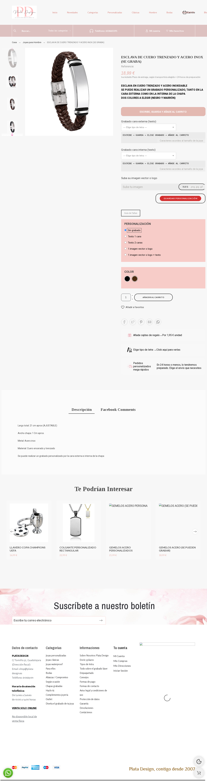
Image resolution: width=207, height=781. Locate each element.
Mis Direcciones (122, 665)
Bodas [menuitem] (170, 12)
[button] (148, 127)
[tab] (82, 410)
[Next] (195, 531)
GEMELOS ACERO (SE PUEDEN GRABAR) (177, 549)
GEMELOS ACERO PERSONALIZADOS (121, 549)
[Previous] (12, 531)
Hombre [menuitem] (153, 12)
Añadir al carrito (153, 297)
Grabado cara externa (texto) (138, 121)
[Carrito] (199, 773)
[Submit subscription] (101, 620)
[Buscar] (15, 31)
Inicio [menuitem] (55, 12)
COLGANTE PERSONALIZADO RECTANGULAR (78, 549)
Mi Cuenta (119, 656)
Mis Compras (120, 660)
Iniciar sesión (120, 670)
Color (129, 271)
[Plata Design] (24, 13)
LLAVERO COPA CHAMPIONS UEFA (27, 549)
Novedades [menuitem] (72, 12)
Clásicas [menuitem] (135, 12)
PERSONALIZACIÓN (137, 223)
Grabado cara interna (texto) (138, 149)
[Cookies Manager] (199, 761)
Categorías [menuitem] (92, 12)
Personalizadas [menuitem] (115, 12)
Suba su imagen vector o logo (139, 178)
